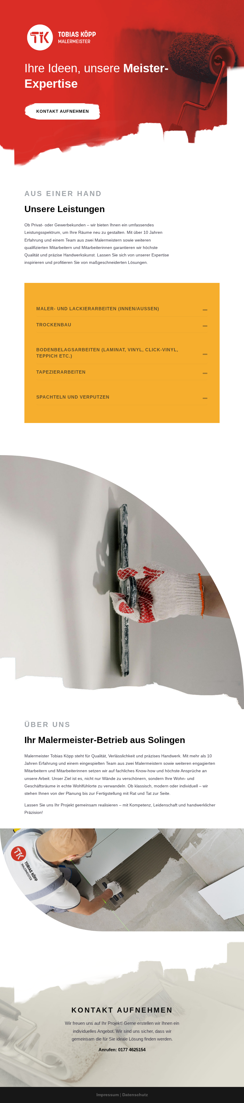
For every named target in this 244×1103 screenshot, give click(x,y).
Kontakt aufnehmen (62, 111)
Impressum (107, 1094)
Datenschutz (135, 1094)
